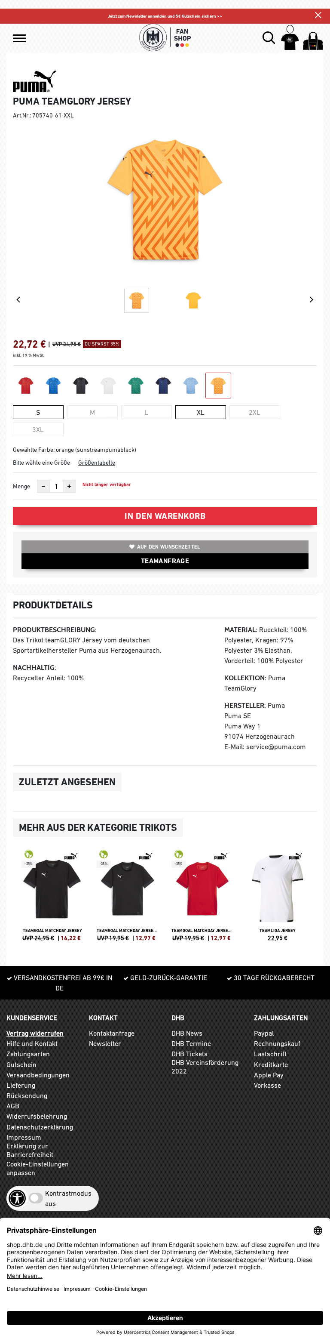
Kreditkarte (271, 1064)
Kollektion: (245, 678)
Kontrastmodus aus (68, 1198)
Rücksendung (26, 1095)
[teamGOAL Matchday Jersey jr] (127, 899)
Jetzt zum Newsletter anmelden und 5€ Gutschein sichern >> (165, 16)
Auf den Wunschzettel (169, 547)
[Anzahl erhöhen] (69, 486)
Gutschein (21, 1064)
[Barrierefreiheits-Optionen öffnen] (17, 1198)
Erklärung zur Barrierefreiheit (29, 1150)
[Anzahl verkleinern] (43, 486)
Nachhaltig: (34, 667)
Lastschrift (270, 1054)
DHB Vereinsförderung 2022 (204, 1066)
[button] (19, 38)
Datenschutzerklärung (39, 1127)
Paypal (264, 1033)
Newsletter (105, 1043)
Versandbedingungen (38, 1075)
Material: (240, 630)
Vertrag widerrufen (35, 1033)
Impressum (23, 1137)
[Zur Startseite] (165, 37)
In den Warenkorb (165, 516)
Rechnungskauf (277, 1043)
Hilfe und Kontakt (32, 1043)
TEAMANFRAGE (165, 561)
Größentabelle (96, 462)
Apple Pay (269, 1075)
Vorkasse (267, 1085)
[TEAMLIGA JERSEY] (277, 899)
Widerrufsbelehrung (36, 1116)
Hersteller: (245, 705)
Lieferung (20, 1085)
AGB (12, 1106)
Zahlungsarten (28, 1054)
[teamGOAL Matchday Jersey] (52, 899)
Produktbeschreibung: (55, 630)
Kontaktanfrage (111, 1033)
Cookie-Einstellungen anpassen (37, 1168)
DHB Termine (191, 1043)
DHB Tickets (189, 1054)
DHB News (186, 1033)
